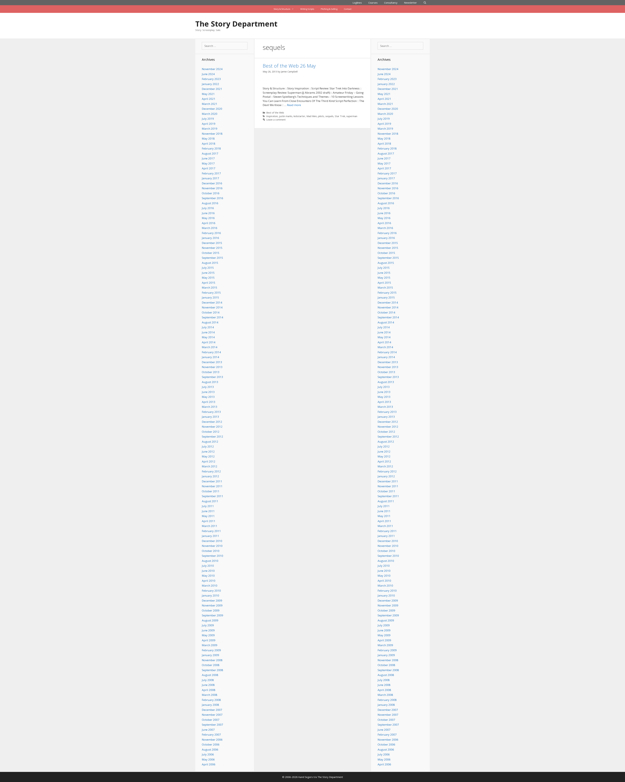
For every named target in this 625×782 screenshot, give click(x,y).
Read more (294, 105)
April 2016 (208, 223)
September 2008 (212, 670)
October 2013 (210, 372)
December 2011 (212, 481)
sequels (329, 116)
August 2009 (210, 620)
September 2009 (212, 615)
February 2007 (211, 734)
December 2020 (212, 109)
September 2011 (212, 496)
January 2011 (210, 536)
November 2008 (212, 660)
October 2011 (210, 491)
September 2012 (212, 436)
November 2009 (212, 605)
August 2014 (210, 322)
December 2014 (212, 302)
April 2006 (208, 764)
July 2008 (208, 680)
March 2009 (209, 645)
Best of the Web (275, 112)
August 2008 (210, 675)
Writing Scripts (307, 8)
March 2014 (209, 347)
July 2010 (208, 566)
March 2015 (209, 287)
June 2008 (208, 685)
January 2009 (210, 655)
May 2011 (208, 516)
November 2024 (212, 69)
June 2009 (208, 630)
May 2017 (208, 163)
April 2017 (208, 168)
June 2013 (208, 392)
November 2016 (212, 188)
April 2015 (208, 282)
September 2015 (212, 258)
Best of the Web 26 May (289, 65)
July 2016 (208, 208)
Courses (373, 2)
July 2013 (208, 387)
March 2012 (209, 466)
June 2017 (208, 158)
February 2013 (211, 412)
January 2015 (210, 297)
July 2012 (208, 446)
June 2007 (208, 730)
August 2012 (210, 441)
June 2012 (208, 451)
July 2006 (208, 754)
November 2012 (212, 426)
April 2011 (208, 521)
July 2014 (208, 327)
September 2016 (212, 198)
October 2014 (210, 312)
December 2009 (212, 600)
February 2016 (211, 233)
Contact (347, 8)
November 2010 (212, 546)
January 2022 (210, 84)
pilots (321, 116)
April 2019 (208, 124)
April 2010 (208, 581)
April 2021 (208, 99)
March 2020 (209, 114)
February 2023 (211, 79)
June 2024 (208, 74)
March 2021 (209, 104)
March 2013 (209, 407)
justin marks (285, 116)
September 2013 (212, 377)
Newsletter (410, 2)
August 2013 (210, 382)
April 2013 (208, 402)
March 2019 (209, 128)
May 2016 (208, 218)
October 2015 (210, 253)
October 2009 (210, 610)
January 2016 (210, 238)
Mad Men (311, 116)
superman (351, 116)
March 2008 (209, 695)
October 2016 (210, 193)
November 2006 (212, 739)
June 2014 (208, 332)
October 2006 (210, 744)
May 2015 (208, 277)
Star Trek (340, 116)
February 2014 (211, 352)
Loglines (357, 2)
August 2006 (210, 749)
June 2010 (208, 571)
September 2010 (212, 556)
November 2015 (212, 248)
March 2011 (209, 526)
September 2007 (212, 724)
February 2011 (211, 531)
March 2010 (209, 585)
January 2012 (210, 476)
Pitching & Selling (329, 8)
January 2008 (210, 705)
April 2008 (208, 690)
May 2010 (208, 575)
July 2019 (208, 119)
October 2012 (210, 432)
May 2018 (208, 138)
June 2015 (208, 273)
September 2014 (212, 317)
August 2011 (210, 501)
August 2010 (210, 561)
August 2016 (210, 203)
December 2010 (212, 541)
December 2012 (212, 422)
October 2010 (210, 551)
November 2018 (212, 133)
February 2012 (211, 471)
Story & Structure (282, 8)
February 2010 (211, 590)
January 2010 (210, 595)
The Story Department (236, 24)
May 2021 (208, 94)
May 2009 (208, 635)
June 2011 (208, 511)
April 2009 (208, 640)
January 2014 (210, 357)
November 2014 (212, 307)
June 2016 (208, 213)
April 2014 (208, 342)
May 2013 (208, 397)
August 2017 (210, 153)
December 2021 (212, 89)
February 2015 (211, 292)
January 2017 (210, 178)
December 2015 (212, 243)
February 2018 (211, 148)
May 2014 (208, 337)
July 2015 (208, 268)
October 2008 (210, 665)
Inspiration (272, 116)
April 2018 (208, 143)
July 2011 (208, 506)
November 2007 (212, 715)
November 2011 (212, 486)
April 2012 (208, 461)
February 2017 (211, 173)
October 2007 (210, 720)
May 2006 (208, 759)
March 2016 (209, 228)
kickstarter (299, 116)
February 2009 (211, 650)
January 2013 (210, 417)
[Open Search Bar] (425, 2)
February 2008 (211, 700)
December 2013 (212, 362)
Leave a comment (276, 119)
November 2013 (212, 367)
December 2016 (212, 183)
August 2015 (210, 263)
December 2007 (212, 710)
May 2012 (208, 456)
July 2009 (208, 625)
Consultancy (390, 2)
